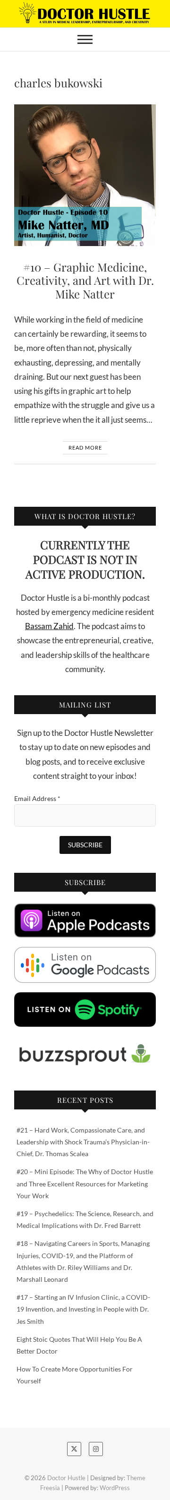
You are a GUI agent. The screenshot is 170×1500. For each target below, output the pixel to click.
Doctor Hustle (66, 1478)
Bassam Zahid (49, 626)
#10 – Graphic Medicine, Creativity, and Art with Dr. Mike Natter (85, 280)
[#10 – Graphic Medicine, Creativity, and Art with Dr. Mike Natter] (85, 175)
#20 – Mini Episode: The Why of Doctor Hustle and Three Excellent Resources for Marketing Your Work (85, 1183)
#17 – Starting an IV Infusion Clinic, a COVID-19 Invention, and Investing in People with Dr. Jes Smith (83, 1309)
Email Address (37, 798)
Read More (85, 447)
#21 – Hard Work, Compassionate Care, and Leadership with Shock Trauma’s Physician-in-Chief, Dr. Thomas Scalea (83, 1142)
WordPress (115, 1487)
